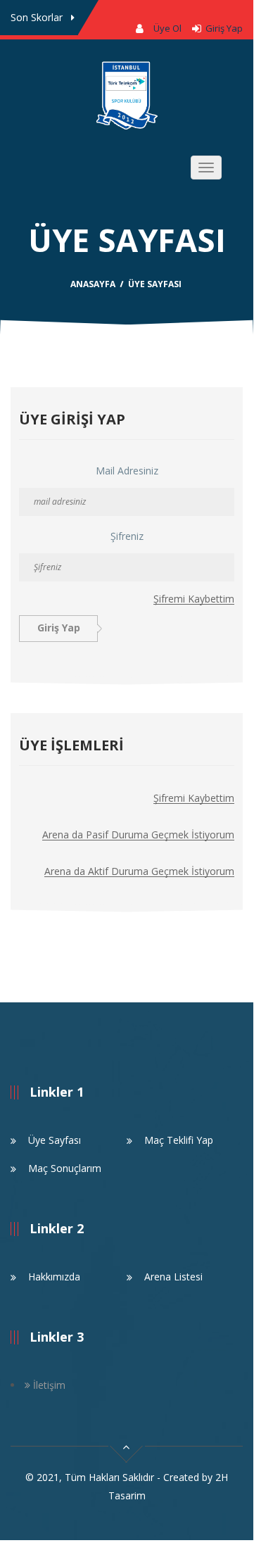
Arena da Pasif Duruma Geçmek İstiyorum (138, 835)
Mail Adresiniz (127, 470)
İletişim (47, 1385)
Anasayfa (92, 284)
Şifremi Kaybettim (193, 599)
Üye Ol (167, 28)
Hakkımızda (54, 1276)
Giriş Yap (222, 28)
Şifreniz (127, 536)
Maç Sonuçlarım (64, 1168)
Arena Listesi (173, 1276)
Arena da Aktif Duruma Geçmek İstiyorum (139, 872)
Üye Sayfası (54, 1140)
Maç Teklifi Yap (178, 1140)
